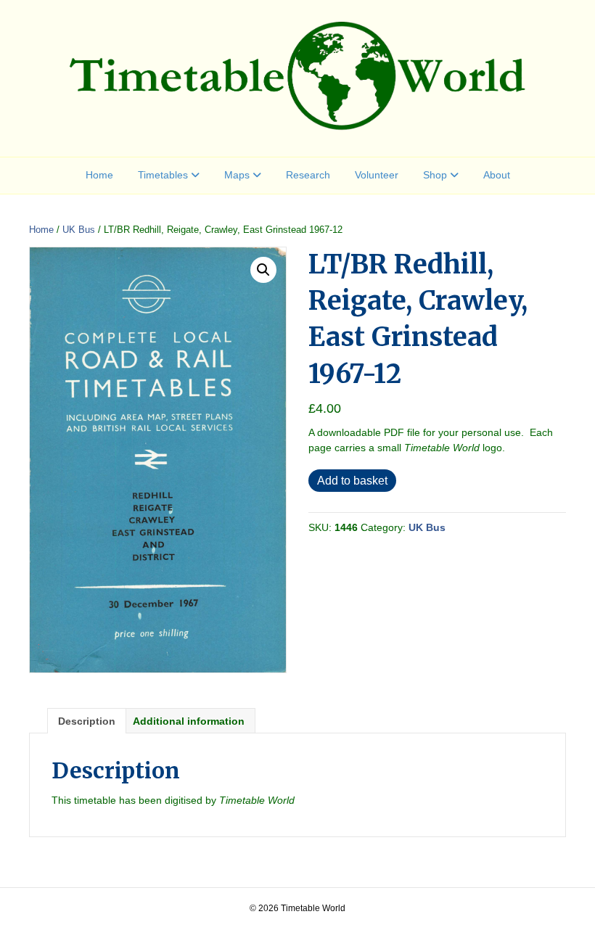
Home (99, 175)
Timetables (163, 175)
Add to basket (352, 480)
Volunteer (376, 175)
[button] (263, 270)
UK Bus (78, 229)
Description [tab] (86, 721)
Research (308, 175)
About (496, 175)
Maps (237, 175)
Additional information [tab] (189, 721)
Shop (435, 175)
